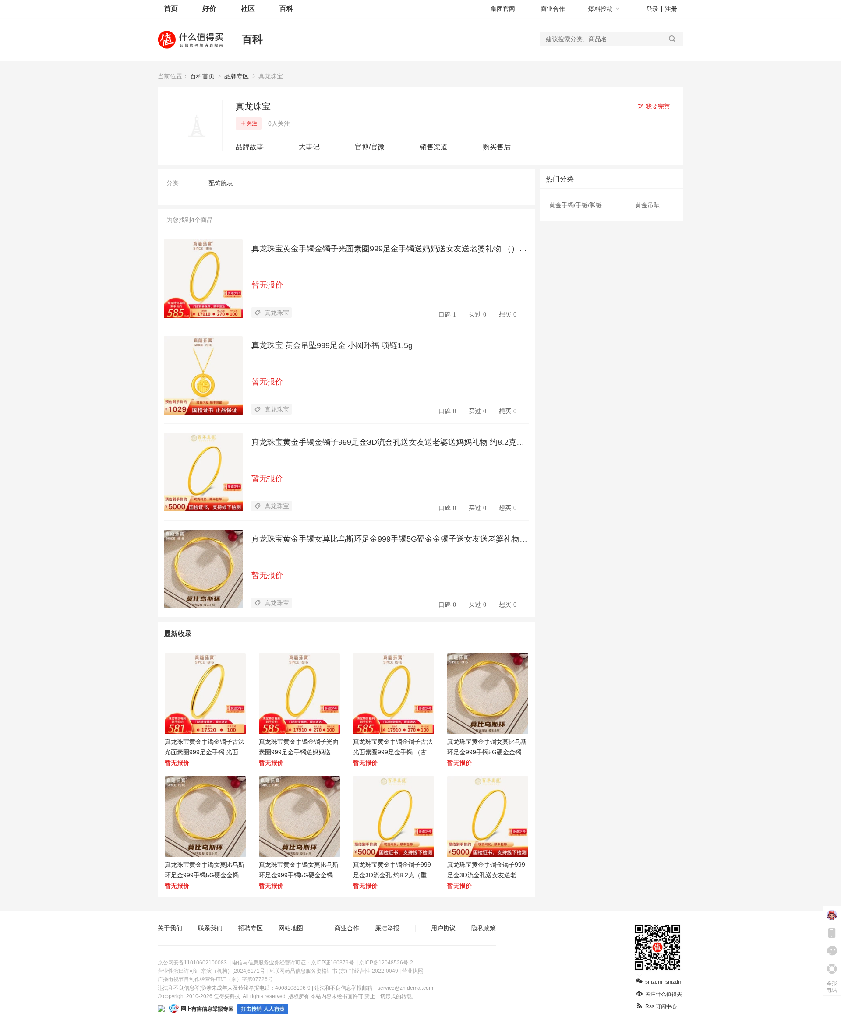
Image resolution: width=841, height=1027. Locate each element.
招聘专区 (250, 928)
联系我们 (210, 928)
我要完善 (657, 106)
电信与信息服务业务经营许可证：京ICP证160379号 (293, 963)
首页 (171, 8)
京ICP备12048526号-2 (386, 963)
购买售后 (497, 147)
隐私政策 (483, 928)
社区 (248, 8)
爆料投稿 (600, 8)
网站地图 (291, 928)
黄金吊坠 (647, 204)
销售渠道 (434, 147)
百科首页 (202, 76)
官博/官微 (370, 147)
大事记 (309, 147)
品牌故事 (250, 147)
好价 (209, 8)
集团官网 (503, 8)
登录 (652, 8)
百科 (286, 8)
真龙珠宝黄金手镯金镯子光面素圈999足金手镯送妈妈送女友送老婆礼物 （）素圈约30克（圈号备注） (389, 249)
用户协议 (443, 928)
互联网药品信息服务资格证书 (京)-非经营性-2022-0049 (333, 971)
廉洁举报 (387, 928)
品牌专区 (236, 76)
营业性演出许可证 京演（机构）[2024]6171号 (211, 971)
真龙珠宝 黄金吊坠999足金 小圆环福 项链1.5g (332, 345)
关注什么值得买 (663, 994)
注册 (671, 8)
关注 (252, 123)
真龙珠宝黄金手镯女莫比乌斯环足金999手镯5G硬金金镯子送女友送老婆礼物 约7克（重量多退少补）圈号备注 (385, 539)
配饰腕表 (220, 182)
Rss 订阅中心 (661, 1006)
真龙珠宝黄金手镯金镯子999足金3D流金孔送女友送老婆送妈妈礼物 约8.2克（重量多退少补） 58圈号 (383, 442)
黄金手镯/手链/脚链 (575, 204)
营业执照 (412, 971)
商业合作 (553, 8)
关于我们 (170, 928)
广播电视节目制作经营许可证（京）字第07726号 (215, 979)
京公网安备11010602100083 (192, 963)
